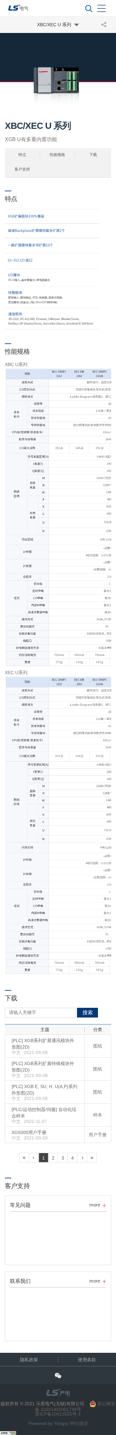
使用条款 (87, 1359)
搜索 (87, 1012)
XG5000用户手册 (29, 1132)
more (94, 1204)
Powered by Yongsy (48, 1423)
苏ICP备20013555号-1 (58, 1414)
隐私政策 (29, 1359)
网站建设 (79, 1423)
